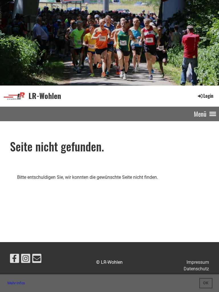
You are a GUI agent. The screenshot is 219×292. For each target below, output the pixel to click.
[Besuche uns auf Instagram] (25, 259)
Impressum (197, 262)
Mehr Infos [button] (16, 283)
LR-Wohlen (45, 96)
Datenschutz (196, 268)
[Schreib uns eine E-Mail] (36, 259)
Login (208, 95)
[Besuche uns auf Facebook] (14, 259)
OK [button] (205, 283)
